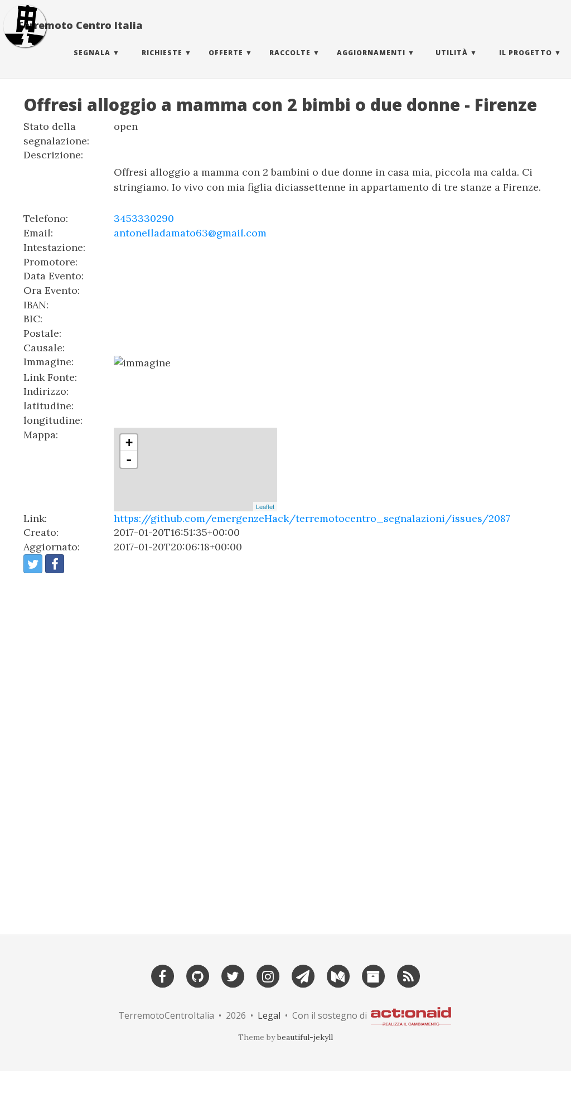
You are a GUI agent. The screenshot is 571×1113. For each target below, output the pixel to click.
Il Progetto (525, 52)
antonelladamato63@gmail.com (190, 232)
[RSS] (408, 975)
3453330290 (144, 218)
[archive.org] (373, 975)
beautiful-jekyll (305, 1037)
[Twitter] (232, 975)
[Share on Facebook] (54, 563)
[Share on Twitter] (32, 563)
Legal (269, 1015)
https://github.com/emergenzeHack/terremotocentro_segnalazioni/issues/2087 (312, 518)
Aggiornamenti (371, 52)
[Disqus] (285, 748)
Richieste (162, 52)
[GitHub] (197, 975)
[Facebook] (162, 975)
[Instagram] (267, 975)
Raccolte (290, 52)
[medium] (338, 975)
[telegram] (302, 975)
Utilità (451, 52)
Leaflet (265, 506)
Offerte (226, 52)
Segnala (92, 52)
